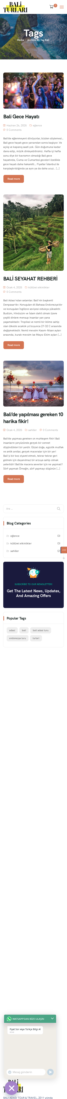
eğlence (37, 125)
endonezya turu (17, 638)
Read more (13, 179)
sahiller (32, 430)
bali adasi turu (40, 630)
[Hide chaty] (11, 1088)
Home (20, 40)
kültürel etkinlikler (38, 287)
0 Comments (14, 130)
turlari (36, 638)
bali (24, 630)
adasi (12, 630)
